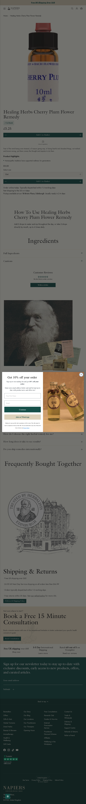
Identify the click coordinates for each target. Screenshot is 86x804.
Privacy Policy (26, 428)
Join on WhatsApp (22, 417)
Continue (22, 409)
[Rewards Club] (7, 796)
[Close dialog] (81, 374)
